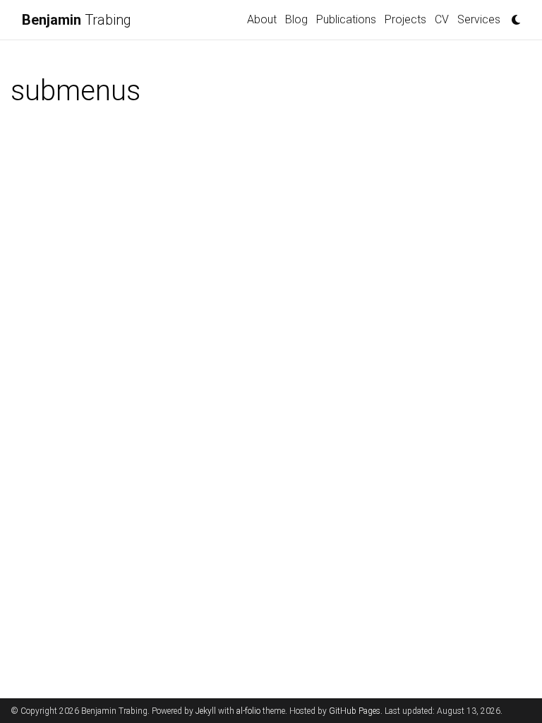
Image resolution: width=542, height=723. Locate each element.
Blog (296, 19)
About (262, 19)
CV (442, 19)
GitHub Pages (354, 711)
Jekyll (205, 711)
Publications (346, 19)
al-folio (248, 711)
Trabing (76, 19)
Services (478, 19)
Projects (405, 19)
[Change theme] (512, 15)
